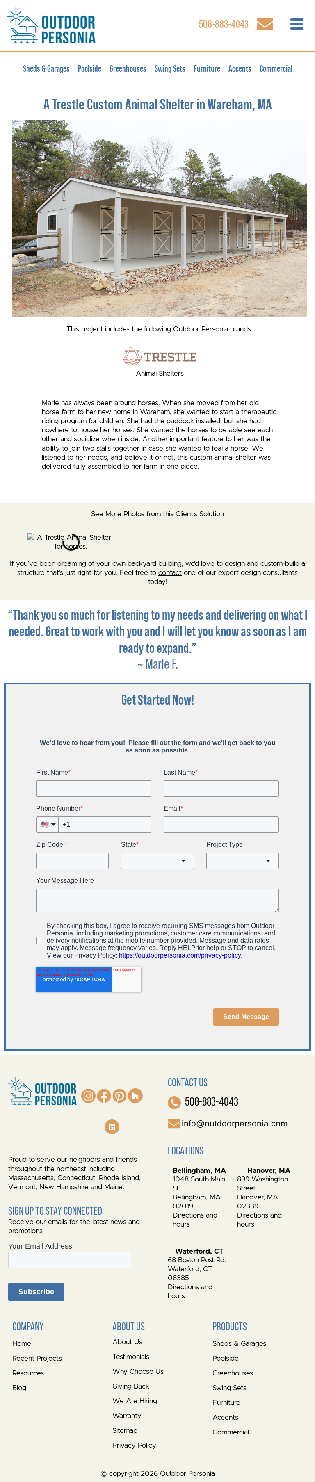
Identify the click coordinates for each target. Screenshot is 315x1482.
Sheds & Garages (46, 69)
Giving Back (130, 1386)
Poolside (89, 69)
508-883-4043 (211, 1101)
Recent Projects (37, 1358)
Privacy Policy (134, 1445)
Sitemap (124, 1430)
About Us (127, 1341)
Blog (19, 1387)
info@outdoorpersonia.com (235, 1123)
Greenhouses (128, 69)
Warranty (127, 1415)
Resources (28, 1373)
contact (170, 572)
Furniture (207, 69)
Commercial (276, 69)
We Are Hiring (134, 1401)
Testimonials (130, 1356)
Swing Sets (170, 69)
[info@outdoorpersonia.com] (174, 1123)
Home (21, 1343)
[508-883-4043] (174, 1102)
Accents (239, 69)
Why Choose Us (138, 1371)
